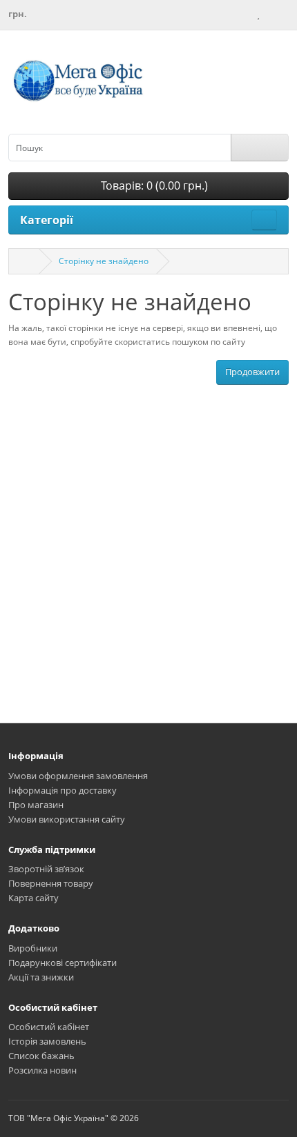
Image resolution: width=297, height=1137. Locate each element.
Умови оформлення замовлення (78, 775)
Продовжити (252, 371)
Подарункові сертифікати (62, 962)
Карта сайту (33, 898)
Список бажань (41, 1055)
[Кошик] (270, 14)
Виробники (32, 948)
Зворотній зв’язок (46, 869)
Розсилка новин (42, 1070)
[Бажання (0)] (258, 14)
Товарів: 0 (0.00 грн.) (153, 185)
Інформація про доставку (62, 790)
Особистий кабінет (48, 1026)
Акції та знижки (41, 977)
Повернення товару (50, 883)
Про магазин (36, 804)
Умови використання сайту (66, 819)
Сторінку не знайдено (103, 261)
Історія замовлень (47, 1041)
